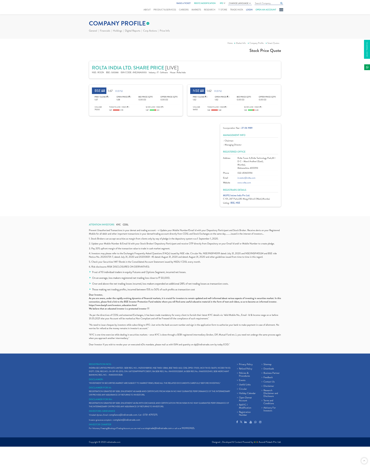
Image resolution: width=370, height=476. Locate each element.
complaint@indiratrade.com (126, 420)
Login (249, 9)
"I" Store (222, 9)
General (93, 31)
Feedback (268, 377)
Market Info (241, 43)
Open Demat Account (245, 399)
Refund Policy (245, 368)
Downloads (268, 368)
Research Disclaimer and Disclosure (270, 393)
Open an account (266, 9)
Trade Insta (236, 9)
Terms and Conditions (268, 402)
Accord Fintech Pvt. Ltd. (270, 442)
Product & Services (164, 9)
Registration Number (245, 414)
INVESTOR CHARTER (100, 424)
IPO (221, 3)
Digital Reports (132, 31)
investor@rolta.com (246, 178)
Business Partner (271, 373)
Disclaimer (268, 386)
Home (230, 43)
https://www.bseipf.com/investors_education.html (113, 305)
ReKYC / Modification (245, 406)
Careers (184, 9)
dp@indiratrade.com (204, 344)
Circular (243, 389)
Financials (105, 31)
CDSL (125, 224)
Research (209, 9)
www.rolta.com (244, 182)
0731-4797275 (150, 415)
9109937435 (188, 428)
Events (242, 380)
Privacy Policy (246, 364)
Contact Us (269, 381)
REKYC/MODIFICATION (205, 3)
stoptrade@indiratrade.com (158, 428)
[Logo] (96, 7)
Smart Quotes (273, 43)
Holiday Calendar (247, 393)
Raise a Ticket (183, 3)
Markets (196, 9)
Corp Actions (150, 31)
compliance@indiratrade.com (123, 415)
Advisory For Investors (269, 409)
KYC (118, 224)
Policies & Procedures (244, 375)
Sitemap (267, 364)
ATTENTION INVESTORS (101, 224)
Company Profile (256, 43)
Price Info (165, 31)
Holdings (117, 31)
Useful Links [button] (245, 384)
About (147, 9)
